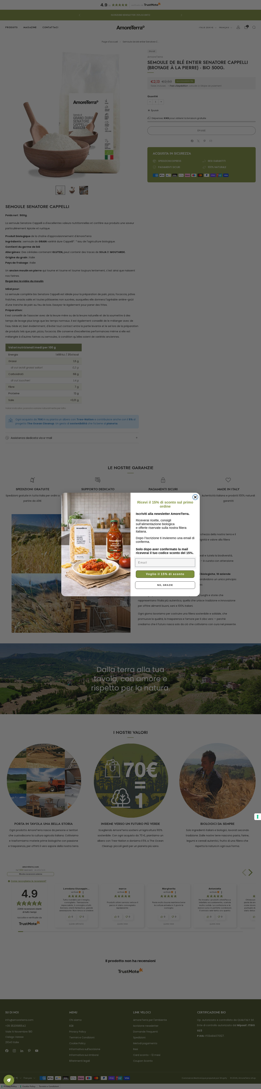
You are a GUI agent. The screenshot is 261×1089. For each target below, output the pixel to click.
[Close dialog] (195, 497)
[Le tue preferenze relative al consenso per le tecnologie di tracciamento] (257, 816)
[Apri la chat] (9, 1080)
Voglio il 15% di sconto (165, 574)
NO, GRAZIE (165, 585)
